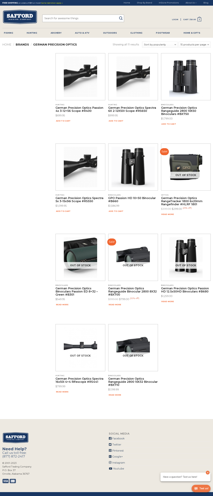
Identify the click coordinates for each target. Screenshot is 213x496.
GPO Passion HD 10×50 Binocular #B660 (132, 200)
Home (127, 3)
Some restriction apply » (52, 3)
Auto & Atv (82, 33)
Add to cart (63, 121)
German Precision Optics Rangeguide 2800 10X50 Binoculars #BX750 (179, 111)
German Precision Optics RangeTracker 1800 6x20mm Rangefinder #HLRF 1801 (182, 201)
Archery (56, 33)
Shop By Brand (144, 3)
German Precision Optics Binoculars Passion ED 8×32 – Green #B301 (77, 291)
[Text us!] (201, 489)
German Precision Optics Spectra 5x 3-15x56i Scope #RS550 (79, 200)
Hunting (32, 33)
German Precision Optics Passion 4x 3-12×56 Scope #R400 (79, 109)
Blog (205, 3)
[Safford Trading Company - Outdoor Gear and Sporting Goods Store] (20, 17)
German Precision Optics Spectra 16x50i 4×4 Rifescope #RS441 (79, 380)
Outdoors (110, 33)
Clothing (136, 33)
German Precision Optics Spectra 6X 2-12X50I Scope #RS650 (132, 109)
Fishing (8, 33)
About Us (190, 3)
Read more (167, 214)
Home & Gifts (192, 33)
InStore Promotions (169, 3)
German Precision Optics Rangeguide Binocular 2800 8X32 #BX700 (132, 291)
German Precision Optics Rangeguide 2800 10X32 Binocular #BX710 (133, 382)
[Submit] (122, 16)
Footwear (163, 33)
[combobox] (83, 18)
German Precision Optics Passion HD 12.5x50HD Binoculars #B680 (185, 290)
